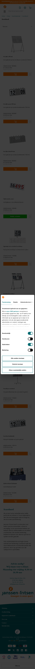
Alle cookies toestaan (17, 358)
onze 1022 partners (12, 311)
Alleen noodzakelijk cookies (17, 370)
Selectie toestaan (17, 364)
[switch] (30, 338)
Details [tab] (15, 302)
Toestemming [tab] (6, 302)
